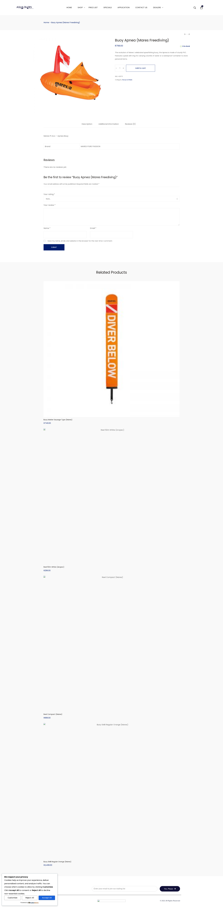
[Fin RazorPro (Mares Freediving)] (189, 34)
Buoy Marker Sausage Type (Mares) (58, 420)
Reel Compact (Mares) (53, 714)
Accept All (47, 897)
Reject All (29, 897)
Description (87, 124)
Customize (12, 897)
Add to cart (140, 68)
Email (93, 228)
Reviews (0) (130, 124)
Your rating (49, 194)
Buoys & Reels (127, 80)
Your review (50, 205)
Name (47, 228)
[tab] (87, 125)
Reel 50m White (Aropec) (54, 567)
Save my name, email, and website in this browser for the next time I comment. (80, 241)
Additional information (108, 124)
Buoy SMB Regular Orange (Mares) (57, 861)
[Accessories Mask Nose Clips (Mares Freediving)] (185, 34)
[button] (111, 414)
